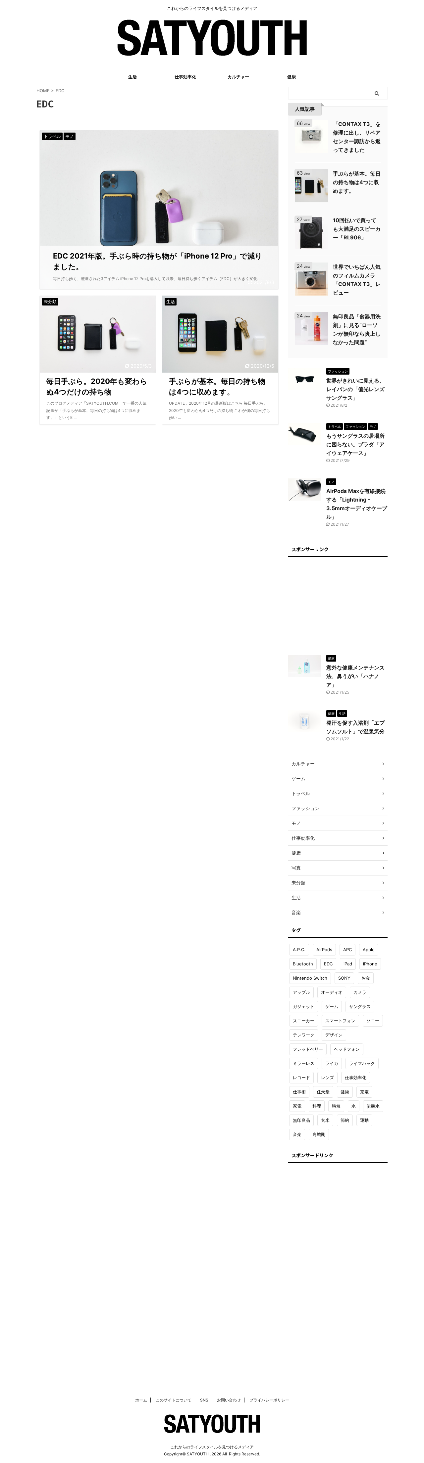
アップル (301, 992)
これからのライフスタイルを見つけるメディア (212, 1446)
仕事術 (299, 1091)
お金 (365, 978)
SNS (204, 1400)
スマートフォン (340, 1020)
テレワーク (303, 1034)
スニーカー (303, 1020)
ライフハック (362, 1063)
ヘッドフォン (347, 1049)
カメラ (359, 992)
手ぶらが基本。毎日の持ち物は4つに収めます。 (357, 182)
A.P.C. (299, 949)
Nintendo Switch (310, 978)
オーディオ (332, 992)
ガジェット (303, 1006)
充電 (364, 1091)
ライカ (331, 1063)
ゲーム (331, 1006)
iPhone (370, 963)
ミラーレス (303, 1063)
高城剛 (318, 1134)
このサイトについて (173, 1400)
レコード (301, 1077)
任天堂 (323, 1091)
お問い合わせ (229, 1400)
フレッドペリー (308, 1049)
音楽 (297, 1134)
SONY (344, 978)
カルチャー (238, 76)
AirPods (324, 949)
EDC (328, 963)
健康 (291, 76)
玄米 (325, 1120)
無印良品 (301, 1120)
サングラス (360, 1006)
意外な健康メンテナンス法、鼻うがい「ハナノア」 (355, 676)
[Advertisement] (338, 602)
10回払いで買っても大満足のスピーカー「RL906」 (357, 229)
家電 (297, 1106)
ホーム (141, 1400)
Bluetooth (303, 963)
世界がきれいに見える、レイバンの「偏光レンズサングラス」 (355, 389)
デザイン (334, 1034)
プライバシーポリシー (269, 1400)
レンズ (327, 1077)
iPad (348, 963)
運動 (364, 1120)
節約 (345, 1120)
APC (347, 949)
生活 (132, 76)
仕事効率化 (185, 76)
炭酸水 (373, 1106)
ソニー (372, 1020)
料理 (316, 1106)
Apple (369, 949)
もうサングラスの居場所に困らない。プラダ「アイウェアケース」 (355, 444)
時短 (336, 1106)
